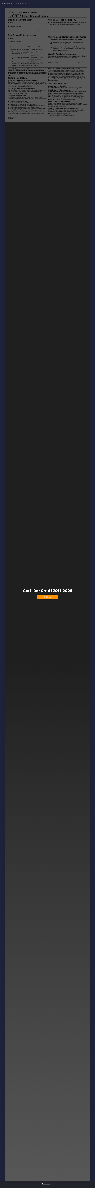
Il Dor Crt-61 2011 (21, 3)
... (13, 3)
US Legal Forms (6, 3)
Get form (47, 597)
